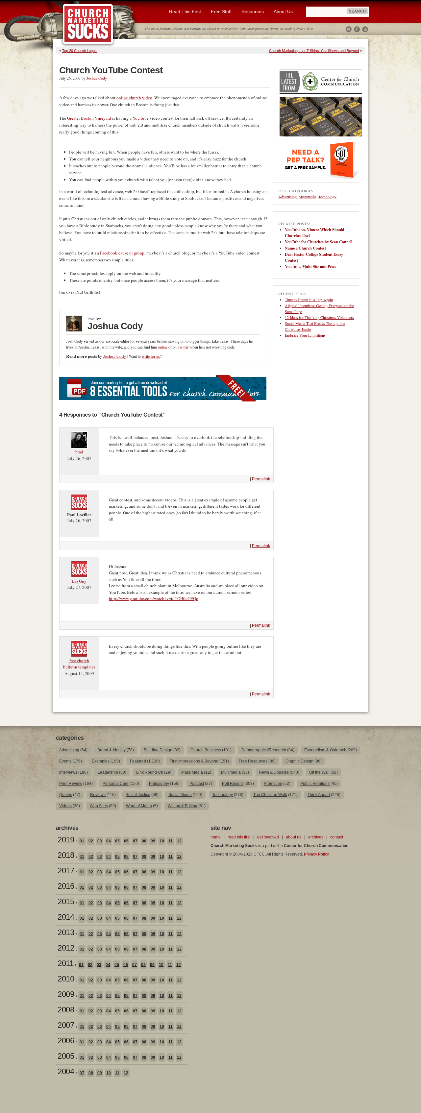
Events (65, 761)
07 (135, 841)
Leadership (108, 772)
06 (126, 841)
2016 (66, 886)
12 (179, 841)
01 (82, 841)
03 (99, 841)
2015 (66, 901)
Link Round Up (149, 772)
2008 (66, 1009)
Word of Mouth (139, 806)
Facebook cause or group (122, 253)
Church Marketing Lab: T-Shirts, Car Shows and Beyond (314, 51)
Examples (101, 761)
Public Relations (315, 783)
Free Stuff (221, 11)
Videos (65, 806)
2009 (66, 994)
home (215, 837)
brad (79, 452)
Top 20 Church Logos (79, 51)
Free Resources (253, 761)
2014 (66, 916)
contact (336, 837)
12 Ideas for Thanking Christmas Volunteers (319, 317)
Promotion (273, 783)
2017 (66, 870)
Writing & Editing (182, 806)
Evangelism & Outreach (325, 750)
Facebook (357, 29)
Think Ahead (319, 794)
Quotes (65, 794)
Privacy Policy (316, 854)
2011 (65, 963)
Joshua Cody (97, 78)
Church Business (205, 750)
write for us (151, 356)
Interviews (68, 772)
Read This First (185, 11)
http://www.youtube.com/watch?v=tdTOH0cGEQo (153, 598)
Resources (252, 11)
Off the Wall (319, 772)
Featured (138, 761)
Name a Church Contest (305, 248)
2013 (66, 932)
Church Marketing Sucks (88, 24)
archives (315, 837)
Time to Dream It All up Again (309, 299)
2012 (66, 947)
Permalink (261, 479)
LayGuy (79, 581)
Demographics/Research (263, 750)
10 (162, 841)
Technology (327, 196)
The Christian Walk (270, 794)
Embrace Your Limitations (305, 335)
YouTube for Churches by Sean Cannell (318, 242)
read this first (239, 837)
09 (153, 841)
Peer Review (70, 783)
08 (144, 841)
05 (117, 841)
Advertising (287, 196)
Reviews (98, 794)
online (162, 347)
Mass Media (192, 772)
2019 (66, 839)
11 (170, 841)
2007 (66, 1025)
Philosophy (159, 783)
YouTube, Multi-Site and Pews (310, 266)
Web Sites (99, 806)
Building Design (158, 750)
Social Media (180, 794)
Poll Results (232, 783)
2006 (66, 1040)
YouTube (141, 118)
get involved (268, 837)
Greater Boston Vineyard (89, 118)
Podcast (196, 783)
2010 (66, 978)
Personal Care (116, 783)
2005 (66, 1056)
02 (90, 841)
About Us (283, 11)
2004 (66, 1071)
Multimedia (307, 196)
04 (108, 841)
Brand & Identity (111, 750)
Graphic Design (299, 761)
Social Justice (138, 794)
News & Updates (274, 772)
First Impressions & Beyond (194, 761)
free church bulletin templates (79, 664)
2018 (66, 855)
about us (293, 837)
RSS (365, 29)
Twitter (348, 29)
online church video (134, 98)
